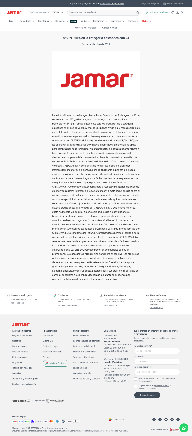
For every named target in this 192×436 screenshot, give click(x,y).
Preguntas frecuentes (22, 336)
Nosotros (16, 341)
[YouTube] (166, 419)
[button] (182, 12)
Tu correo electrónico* (143, 367)
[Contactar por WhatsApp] (183, 427)
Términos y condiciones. (147, 388)
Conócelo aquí (156, 308)
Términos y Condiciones (84, 357)
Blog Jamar (17, 363)
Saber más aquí (17, 303)
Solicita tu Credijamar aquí (112, 4)
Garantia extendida (82, 373)
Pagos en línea (80, 368)
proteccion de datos (161, 386)
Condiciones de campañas (85, 363)
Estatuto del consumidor (84, 352)
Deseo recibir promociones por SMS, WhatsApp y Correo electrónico (156, 380)
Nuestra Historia (19, 346)
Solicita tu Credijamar (159, 12)
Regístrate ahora (147, 395)
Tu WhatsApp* (140, 357)
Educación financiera (52, 352)
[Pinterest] (172, 419)
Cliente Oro (48, 341)
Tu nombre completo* (143, 346)
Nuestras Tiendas (20, 352)
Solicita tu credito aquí (67, 305)
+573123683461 (121, 359)
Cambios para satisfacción (24, 384)
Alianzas (46, 357)
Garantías (16, 373)
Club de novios (19, 357)
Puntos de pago (50, 346)
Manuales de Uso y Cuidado (86, 379)
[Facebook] (160, 419)
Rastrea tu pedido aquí (84, 346)
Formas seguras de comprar (86, 341)
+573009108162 (111, 338)
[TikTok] (178, 419)
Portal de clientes (81, 336)
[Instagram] (154, 419)
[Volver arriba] (184, 418)
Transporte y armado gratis (25, 379)
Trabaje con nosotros (22, 368)
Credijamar (48, 336)
